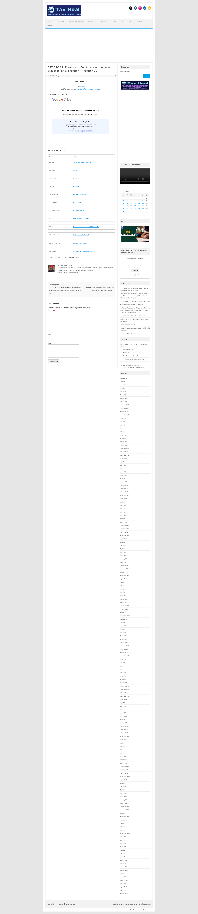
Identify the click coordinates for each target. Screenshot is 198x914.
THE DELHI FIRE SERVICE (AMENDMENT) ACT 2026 (135, 301)
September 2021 (125, 575)
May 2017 (122, 749)
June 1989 (123, 890)
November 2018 (124, 689)
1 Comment (112, 76)
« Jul (122, 214)
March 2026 (123, 395)
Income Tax (92, 21)
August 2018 (123, 699)
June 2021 (123, 585)
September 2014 (125, 833)
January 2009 (123, 866)
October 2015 (124, 813)
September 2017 (125, 736)
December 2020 (124, 605)
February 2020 (124, 639)
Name (49, 334)
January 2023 (123, 522)
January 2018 (123, 723)
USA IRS (50, 25)
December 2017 (124, 726)
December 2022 (124, 525)
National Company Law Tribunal (129, 365)
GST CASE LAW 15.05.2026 (127, 333)
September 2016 (125, 776)
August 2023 (123, 498)
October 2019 (124, 652)
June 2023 (123, 505)
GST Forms (76, 178)
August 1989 (123, 887)
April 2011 (123, 856)
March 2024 (123, 475)
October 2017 (124, 733)
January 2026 (123, 401)
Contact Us (123, 346)
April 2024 (123, 472)
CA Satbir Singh (55, 76)
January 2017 (123, 763)
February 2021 (124, 599)
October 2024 (124, 451)
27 (135, 208)
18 (127, 206)
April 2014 (123, 836)
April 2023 (123, 512)
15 (143, 203)
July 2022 (122, 542)
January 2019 (123, 682)
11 (127, 203)
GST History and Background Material (84, 251)
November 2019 (124, 649)
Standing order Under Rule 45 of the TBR (132, 304)
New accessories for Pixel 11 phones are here (133, 315)
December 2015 (124, 806)
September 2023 (125, 495)
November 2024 (124, 448)
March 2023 (123, 515)
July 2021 (122, 582)
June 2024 (123, 465)
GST (55, 257)
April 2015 (123, 830)
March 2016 (123, 796)
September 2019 (125, 656)
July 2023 (122, 502)
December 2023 (124, 485)
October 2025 (124, 411)
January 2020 (123, 642)
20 (135, 206)
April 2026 (123, 391)
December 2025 (124, 405)
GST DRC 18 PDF (74, 257)
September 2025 (125, 415)
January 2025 (123, 441)
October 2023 (124, 492)
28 (139, 208)
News (140, 21)
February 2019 (124, 679)
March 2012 (123, 846)
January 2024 (123, 482)
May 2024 (122, 468)
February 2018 (124, 719)
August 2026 (123, 378)
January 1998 (123, 880)
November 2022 (124, 528)
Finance (113, 21)
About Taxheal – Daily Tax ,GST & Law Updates (134, 344)
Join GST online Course (80, 243)
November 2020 (124, 609)
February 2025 (124, 438)
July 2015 (122, 823)
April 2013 (123, 843)
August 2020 (123, 619)
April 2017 (123, 753)
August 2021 (123, 579)
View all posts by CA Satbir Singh (68, 272)
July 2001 (122, 873)
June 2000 (123, 877)
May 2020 (122, 629)
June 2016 (123, 786)
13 (135, 203)
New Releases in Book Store (131, 356)
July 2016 (122, 783)
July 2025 (122, 421)
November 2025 (124, 408)
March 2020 (123, 636)
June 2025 (123, 425)
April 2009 (123, 863)
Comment (51, 311)
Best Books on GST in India (81, 218)
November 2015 (124, 810)
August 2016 (123, 779)
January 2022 (123, 562)
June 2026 (123, 384)
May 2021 (122, 589)
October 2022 (124, 532)
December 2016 (124, 766)
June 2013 (123, 840)
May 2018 (122, 709)
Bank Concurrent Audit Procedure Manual (132, 367)
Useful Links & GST (128, 349)
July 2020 (122, 622)
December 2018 (124, 686)
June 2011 (123, 853)
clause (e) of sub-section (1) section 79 (89, 89)
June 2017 (123, 746)
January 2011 (123, 860)
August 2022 (123, 538)
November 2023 (124, 488)
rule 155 (83, 86)
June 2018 (123, 706)
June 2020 (123, 625)
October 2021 (124, 572)
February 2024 (124, 478)
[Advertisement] (99, 45)
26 (131, 208)
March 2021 (123, 595)
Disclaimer (126, 352)
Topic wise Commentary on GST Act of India (86, 227)
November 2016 (124, 769)
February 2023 (124, 518)
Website (50, 352)
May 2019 (122, 669)
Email (49, 343)
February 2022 (124, 559)
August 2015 (123, 820)
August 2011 (123, 850)
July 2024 (122, 461)
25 (127, 208)
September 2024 (125, 455)
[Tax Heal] (64, 15)
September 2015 (125, 816)
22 (143, 206)
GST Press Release (78, 210)
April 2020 (123, 632)
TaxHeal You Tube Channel (81, 235)
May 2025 (122, 428)
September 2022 (125, 535)
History (131, 21)
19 (131, 206)
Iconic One (130, 909)
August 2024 (123, 458)
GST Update (60, 21)
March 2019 (123, 676)
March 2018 (123, 716)
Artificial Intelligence (77, 21)
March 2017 (123, 756)
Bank (123, 21)
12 (131, 203)
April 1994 (123, 883)
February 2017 (124, 759)
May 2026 (122, 388)
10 (123, 203)
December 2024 (124, 445)
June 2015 (123, 826)
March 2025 (123, 435)
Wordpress (149, 909)
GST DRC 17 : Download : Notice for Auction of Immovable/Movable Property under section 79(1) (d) (65, 290)
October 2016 (124, 773)
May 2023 (122, 508)
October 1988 (124, 893)
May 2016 (122, 790)
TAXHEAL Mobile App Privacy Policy (133, 359)
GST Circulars (77, 202)
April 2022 (123, 552)
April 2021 (123, 592)
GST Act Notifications (79, 194)
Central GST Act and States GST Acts (84, 162)
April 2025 (123, 431)
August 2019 (123, 659)
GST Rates (76, 186)
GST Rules (76, 170)
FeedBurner (138, 275)
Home (49, 21)
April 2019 (123, 672)
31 (123, 211)
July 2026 (122, 381)
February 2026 (124, 398)
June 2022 (123, 545)
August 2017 (123, 739)
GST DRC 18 (64, 257)
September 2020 (125, 615)
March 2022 (123, 555)
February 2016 (124, 800)
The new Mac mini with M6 (127, 324)
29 (143, 208)
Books (103, 21)
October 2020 (124, 612)
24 (123, 208)
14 (139, 203)
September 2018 (125, 696)
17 (123, 206)
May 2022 (122, 548)
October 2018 (124, 692)
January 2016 (123, 803)
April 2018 (123, 713)
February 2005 (124, 870)
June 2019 (123, 666)
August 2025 (123, 418)
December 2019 (124, 646)
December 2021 (124, 565)
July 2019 (122, 662)
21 (139, 206)
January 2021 (123, 602)
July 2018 (122, 702)
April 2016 (123, 793)
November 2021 (124, 569)
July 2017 (122, 743)
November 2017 (124, 729)
